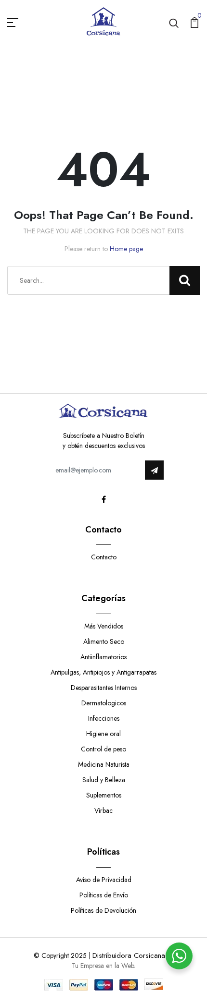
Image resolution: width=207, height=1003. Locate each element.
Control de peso (103, 749)
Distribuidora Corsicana (128, 955)
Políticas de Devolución (103, 910)
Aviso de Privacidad (103, 879)
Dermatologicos (103, 703)
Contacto (103, 557)
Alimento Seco (103, 641)
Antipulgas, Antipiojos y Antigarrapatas (103, 672)
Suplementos (103, 795)
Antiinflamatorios (103, 657)
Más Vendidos (103, 626)
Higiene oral (103, 733)
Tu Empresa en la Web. (103, 965)
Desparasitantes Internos (104, 687)
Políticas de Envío (103, 895)
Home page (126, 249)
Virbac (103, 810)
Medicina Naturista (103, 764)
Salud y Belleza (103, 780)
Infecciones (103, 718)
